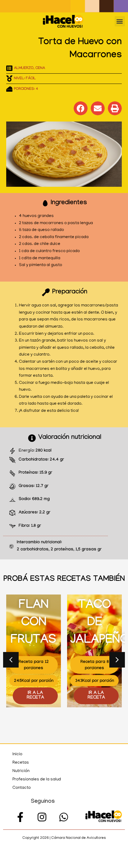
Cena (40, 68)
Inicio (17, 754)
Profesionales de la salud (36, 779)
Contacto (21, 788)
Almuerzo (24, 68)
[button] (120, 21)
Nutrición (21, 771)
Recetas (20, 762)
